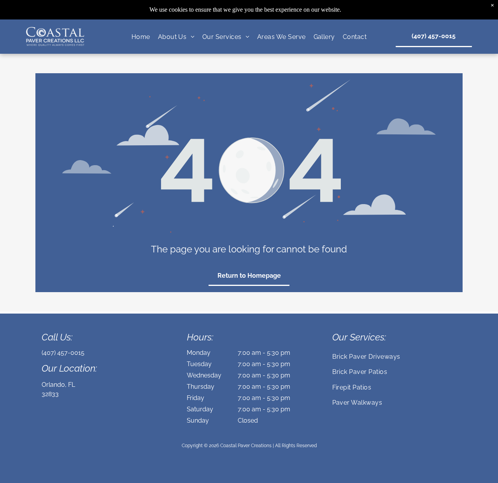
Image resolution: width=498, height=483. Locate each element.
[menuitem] (141, 36)
